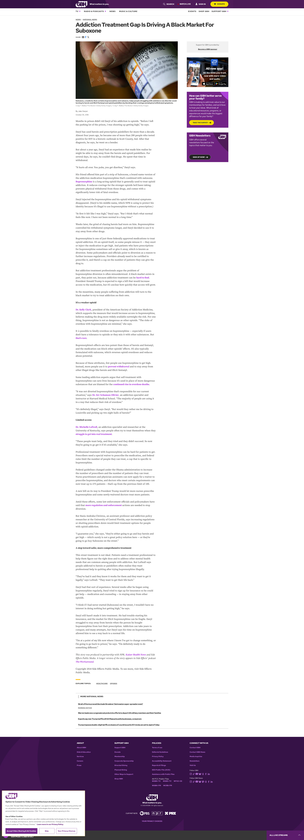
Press (79, 765)
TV (77, 11)
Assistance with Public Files (163, 774)
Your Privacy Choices (152, 821)
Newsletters (194, 761)
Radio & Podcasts (94, 11)
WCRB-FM (167, 786)
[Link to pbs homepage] (144, 813)
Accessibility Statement (161, 761)
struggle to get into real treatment (94, 434)
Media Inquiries (196, 756)
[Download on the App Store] (208, 83)
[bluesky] (200, 774)
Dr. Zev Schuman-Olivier (105, 395)
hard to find (142, 277)
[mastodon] (203, 781)
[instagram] (191, 773)
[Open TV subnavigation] (79, 11)
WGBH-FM (156, 786)
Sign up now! (199, 157)
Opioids (113, 683)
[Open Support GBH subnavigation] (227, 11)
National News (90, 19)
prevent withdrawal (118, 366)
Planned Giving (120, 770)
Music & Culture (128, 11)
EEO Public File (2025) (161, 770)
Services (80, 756)
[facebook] (206, 774)
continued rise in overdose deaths (131, 384)
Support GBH (219, 11)
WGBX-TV (167, 781)
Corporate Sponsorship (124, 761)
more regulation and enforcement (103, 505)
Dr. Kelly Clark (83, 309)
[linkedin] (209, 774)
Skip (47, 831)
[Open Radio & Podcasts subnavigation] (105, 11)
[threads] (203, 774)
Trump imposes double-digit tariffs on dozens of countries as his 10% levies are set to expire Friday (118, 725)
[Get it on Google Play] (221, 83)
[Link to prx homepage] (170, 813)
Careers (80, 761)
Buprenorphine (84, 181)
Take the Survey (200, 123)
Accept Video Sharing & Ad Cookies (21, 831)
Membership (119, 756)
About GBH (81, 748)
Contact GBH (195, 748)
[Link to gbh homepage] (81, 4)
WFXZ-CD (178, 781)
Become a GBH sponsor (207, 49)
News (112, 11)
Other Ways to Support (123, 774)
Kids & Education (84, 752)
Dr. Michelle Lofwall (86, 427)
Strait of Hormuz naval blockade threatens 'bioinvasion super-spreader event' (110, 704)
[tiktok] (194, 774)
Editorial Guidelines (160, 752)
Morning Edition (85, 708)
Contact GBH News (197, 752)
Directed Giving (120, 765)
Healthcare (102, 683)
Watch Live (185, 4)
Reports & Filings (159, 765)
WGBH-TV (156, 781)
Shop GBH (204, 11)
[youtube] (197, 773)
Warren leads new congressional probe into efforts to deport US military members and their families (119, 713)
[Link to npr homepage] (157, 813)
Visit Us (193, 765)
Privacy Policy (158, 756)
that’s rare (81, 338)
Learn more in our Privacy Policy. (50, 824)
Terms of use (157, 748)
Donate (221, 4)
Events (192, 11)
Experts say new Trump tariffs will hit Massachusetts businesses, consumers (109, 719)
